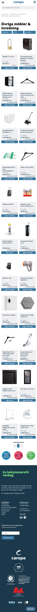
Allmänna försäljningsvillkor (9, 507)
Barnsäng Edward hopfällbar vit (8, 131)
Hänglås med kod (8, 204)
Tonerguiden (4, 504)
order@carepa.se (24, 505)
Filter (15, 32)
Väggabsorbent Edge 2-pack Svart (26, 426)
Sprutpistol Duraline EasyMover (26, 279)
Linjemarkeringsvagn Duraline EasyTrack (27, 131)
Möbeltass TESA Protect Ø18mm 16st (26, 205)
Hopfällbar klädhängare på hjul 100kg (9, 427)
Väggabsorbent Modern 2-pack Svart (9, 389)
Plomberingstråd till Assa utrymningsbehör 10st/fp (9, 169)
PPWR (3, 514)
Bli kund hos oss (5, 509)
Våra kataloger (5, 505)
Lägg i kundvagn (9, 68)
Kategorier (5, 32)
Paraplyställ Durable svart (26, 242)
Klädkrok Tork (7, 278)
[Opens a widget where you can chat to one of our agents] (30, 609)
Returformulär (5, 511)
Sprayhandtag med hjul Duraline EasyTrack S (26, 353)
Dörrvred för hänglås (9, 315)
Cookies (3, 513)
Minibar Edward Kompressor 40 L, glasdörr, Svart (8, 95)
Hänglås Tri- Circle (8, 56)
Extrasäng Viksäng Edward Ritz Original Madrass (26, 58)
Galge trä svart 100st (27, 167)
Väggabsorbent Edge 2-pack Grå (26, 316)
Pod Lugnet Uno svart (27, 389)
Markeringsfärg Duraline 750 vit (7, 242)
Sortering (28, 32)
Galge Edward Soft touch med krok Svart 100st (27, 95)
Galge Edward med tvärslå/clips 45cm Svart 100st (8, 353)
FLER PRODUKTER (18, 442)
